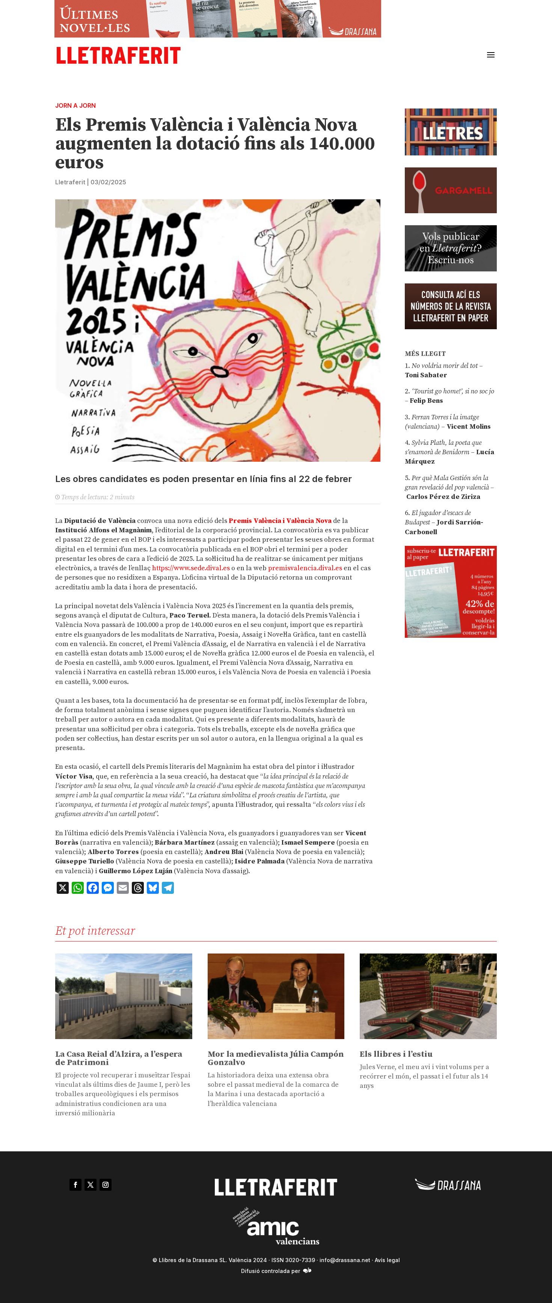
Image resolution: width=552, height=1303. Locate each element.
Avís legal (387, 1260)
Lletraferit (70, 182)
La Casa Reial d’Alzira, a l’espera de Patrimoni (118, 1058)
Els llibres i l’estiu (396, 1054)
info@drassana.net (345, 1260)
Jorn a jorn (75, 105)
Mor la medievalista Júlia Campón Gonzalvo (276, 1058)
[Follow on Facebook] (75, 1185)
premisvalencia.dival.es (305, 568)
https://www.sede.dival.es (191, 568)
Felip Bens (425, 400)
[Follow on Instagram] (106, 1185)
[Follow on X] (90, 1185)
